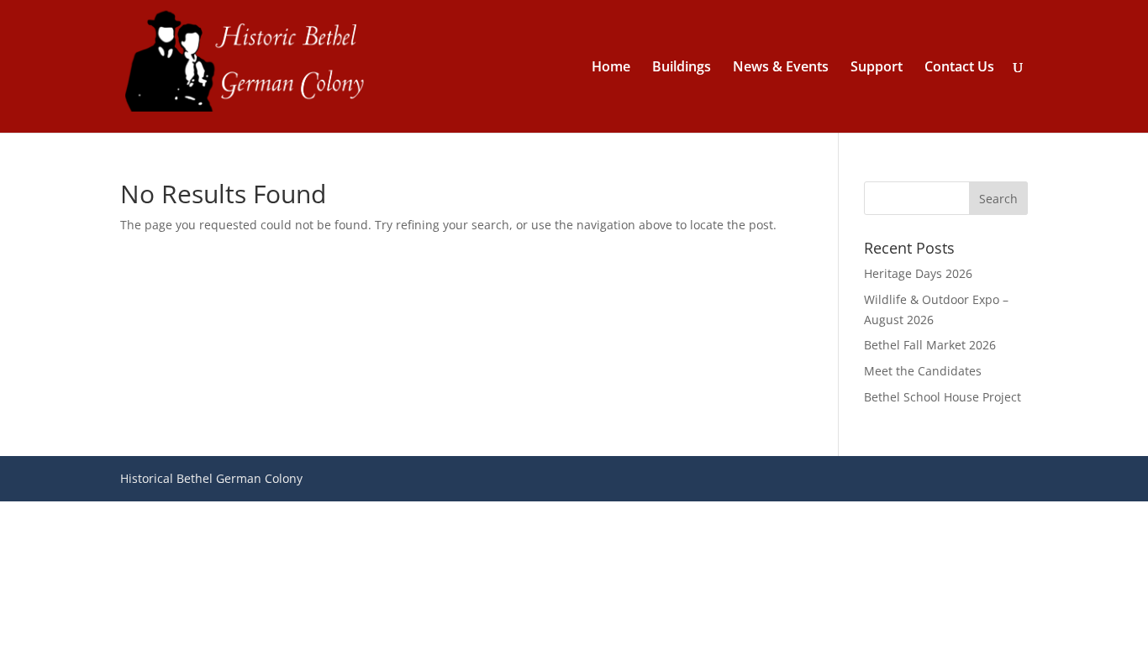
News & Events (781, 68)
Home (611, 68)
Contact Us (959, 68)
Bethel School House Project (942, 397)
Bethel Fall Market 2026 (930, 345)
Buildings (681, 68)
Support (876, 68)
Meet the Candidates (923, 371)
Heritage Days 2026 (918, 273)
